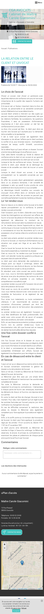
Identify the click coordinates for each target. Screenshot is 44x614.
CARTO (39, 589)
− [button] (4, 548)
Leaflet (14, 589)
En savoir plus (16, 608)
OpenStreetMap (23, 589)
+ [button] (4, 544)
